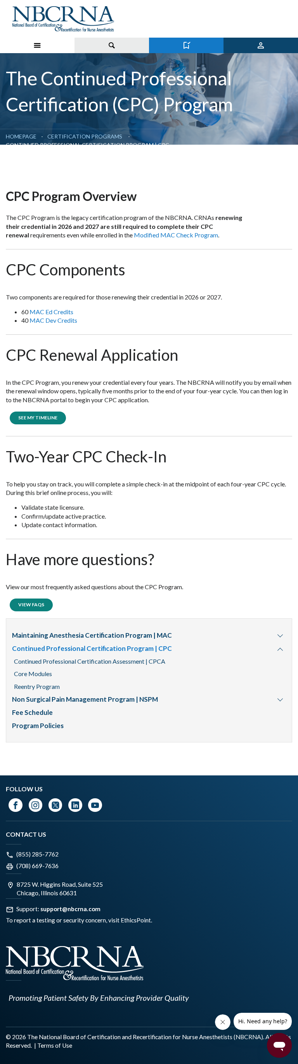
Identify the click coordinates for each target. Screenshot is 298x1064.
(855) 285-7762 (37, 854)
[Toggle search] (111, 45)
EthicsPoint (136, 920)
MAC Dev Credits (53, 320)
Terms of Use (54, 1045)
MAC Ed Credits (51, 311)
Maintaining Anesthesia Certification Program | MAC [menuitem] (92, 635)
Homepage (21, 136)
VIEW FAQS (31, 604)
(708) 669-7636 (37, 865)
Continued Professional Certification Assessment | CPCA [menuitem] (89, 661)
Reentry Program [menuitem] (37, 686)
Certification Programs (85, 136)
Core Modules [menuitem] (33, 673)
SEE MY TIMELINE (37, 417)
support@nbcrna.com (70, 908)
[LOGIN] (261, 45)
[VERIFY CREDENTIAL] (186, 45)
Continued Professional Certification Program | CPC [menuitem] (92, 648)
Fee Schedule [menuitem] (32, 712)
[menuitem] (280, 635)
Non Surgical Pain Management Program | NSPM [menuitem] (85, 699)
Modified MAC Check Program (176, 235)
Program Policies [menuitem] (38, 725)
